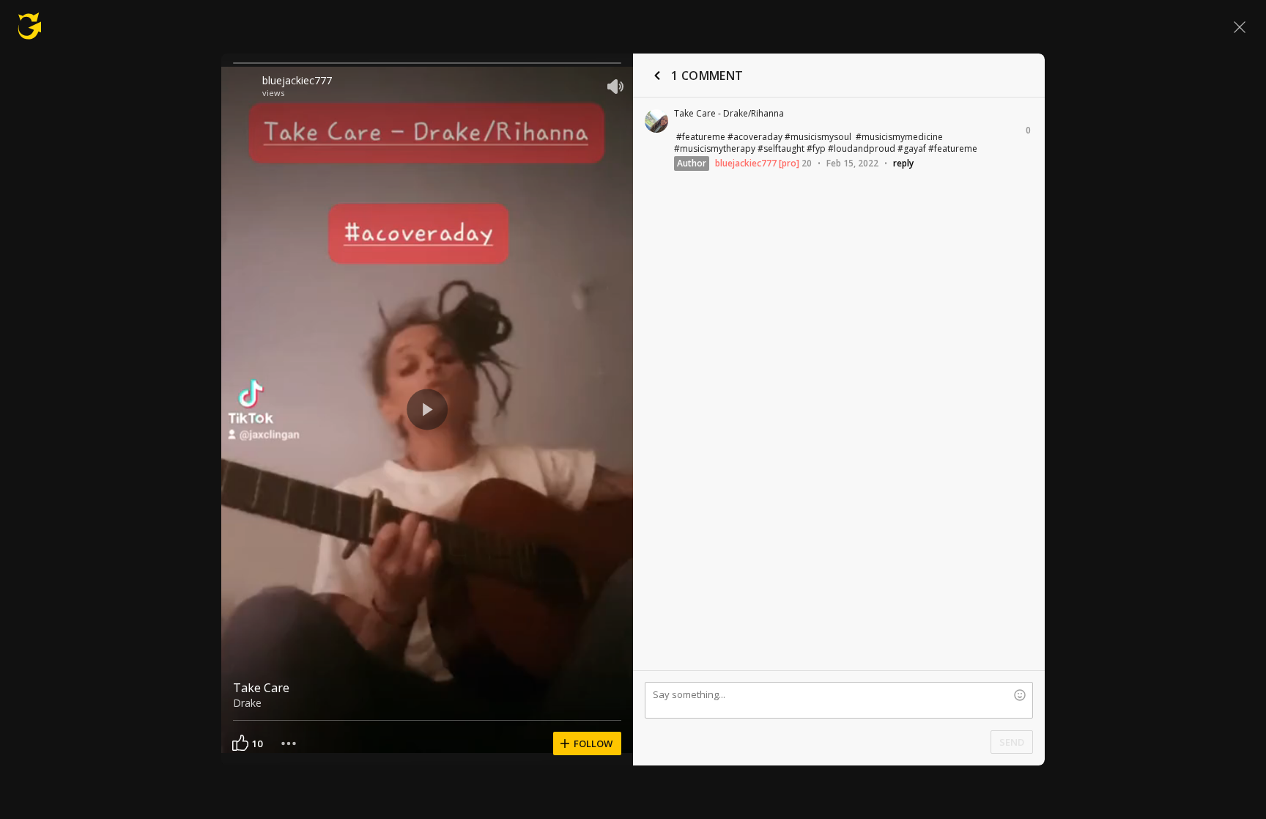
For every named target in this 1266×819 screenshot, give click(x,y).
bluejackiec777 (297, 80)
